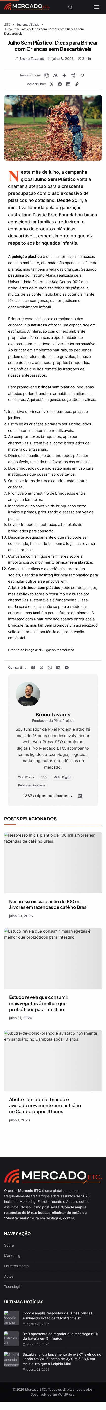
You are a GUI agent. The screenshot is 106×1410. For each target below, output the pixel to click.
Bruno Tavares (31, 58)
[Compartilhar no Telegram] (67, 667)
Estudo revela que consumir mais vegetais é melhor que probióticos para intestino (38, 1003)
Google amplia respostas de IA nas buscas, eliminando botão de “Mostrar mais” (58, 1315)
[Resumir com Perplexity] (73, 75)
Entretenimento (16, 1266)
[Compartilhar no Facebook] (60, 84)
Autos (8, 1276)
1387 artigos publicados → (48, 795)
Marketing (12, 1255)
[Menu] (96, 6)
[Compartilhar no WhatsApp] (50, 667)
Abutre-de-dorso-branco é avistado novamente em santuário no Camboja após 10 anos (45, 1105)
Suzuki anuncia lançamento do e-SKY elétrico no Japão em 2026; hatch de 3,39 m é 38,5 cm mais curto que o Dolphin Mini (62, 1359)
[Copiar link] (77, 84)
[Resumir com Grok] (82, 75)
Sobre (9, 1245)
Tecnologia (13, 1286)
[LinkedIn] (80, 796)
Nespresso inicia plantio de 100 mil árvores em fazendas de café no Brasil (48, 904)
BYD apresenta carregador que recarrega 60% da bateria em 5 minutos (61, 1336)
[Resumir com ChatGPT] (46, 75)
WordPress (66, 1394)
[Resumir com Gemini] (64, 75)
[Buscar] (70, 6)
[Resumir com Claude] (55, 75)
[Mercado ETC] (27, 8)
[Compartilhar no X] (51, 84)
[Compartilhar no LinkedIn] (68, 84)
